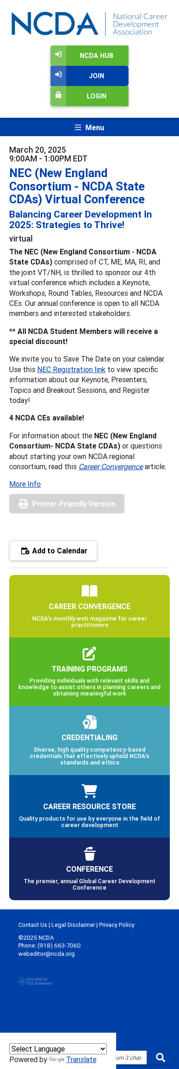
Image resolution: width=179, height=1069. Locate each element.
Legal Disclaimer (73, 925)
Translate (81, 1059)
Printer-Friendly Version (73, 503)
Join (96, 76)
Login (96, 96)
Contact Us (32, 925)
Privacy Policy (116, 925)
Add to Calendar (59, 550)
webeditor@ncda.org (46, 954)
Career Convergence (110, 466)
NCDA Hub (96, 56)
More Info (25, 484)
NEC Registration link (71, 369)
